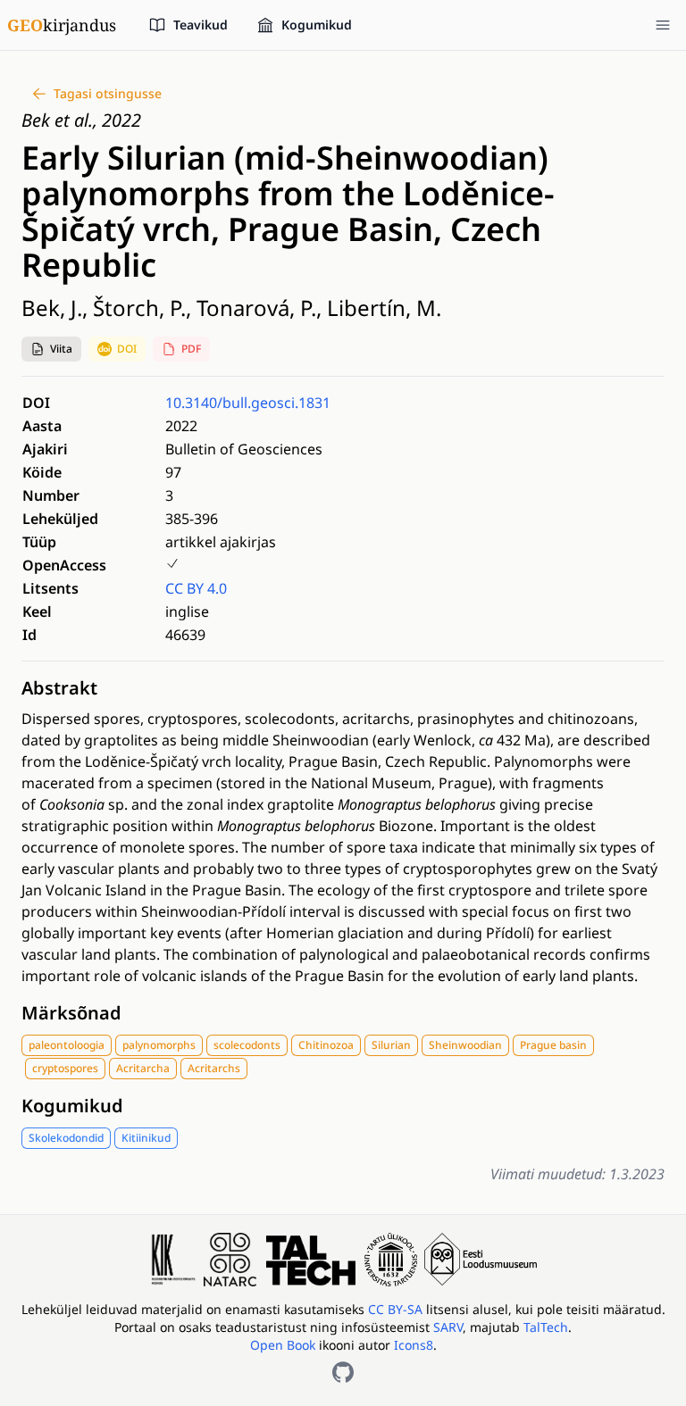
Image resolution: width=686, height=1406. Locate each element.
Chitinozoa (326, 1044)
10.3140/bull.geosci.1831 (247, 402)
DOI (127, 348)
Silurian (391, 1044)
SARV (448, 1327)
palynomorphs (159, 1044)
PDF (191, 348)
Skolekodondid (66, 1137)
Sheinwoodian (465, 1044)
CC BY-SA (397, 1309)
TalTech (545, 1327)
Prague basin (553, 1044)
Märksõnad (71, 1013)
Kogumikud (72, 1106)
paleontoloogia (67, 1044)
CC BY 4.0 (196, 588)
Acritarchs (214, 1068)
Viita (61, 348)
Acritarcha (143, 1068)
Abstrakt (59, 688)
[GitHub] (343, 1372)
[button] (51, 349)
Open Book (282, 1344)
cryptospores (65, 1068)
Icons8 (413, 1344)
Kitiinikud (146, 1137)
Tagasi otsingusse (108, 93)
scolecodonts (246, 1044)
